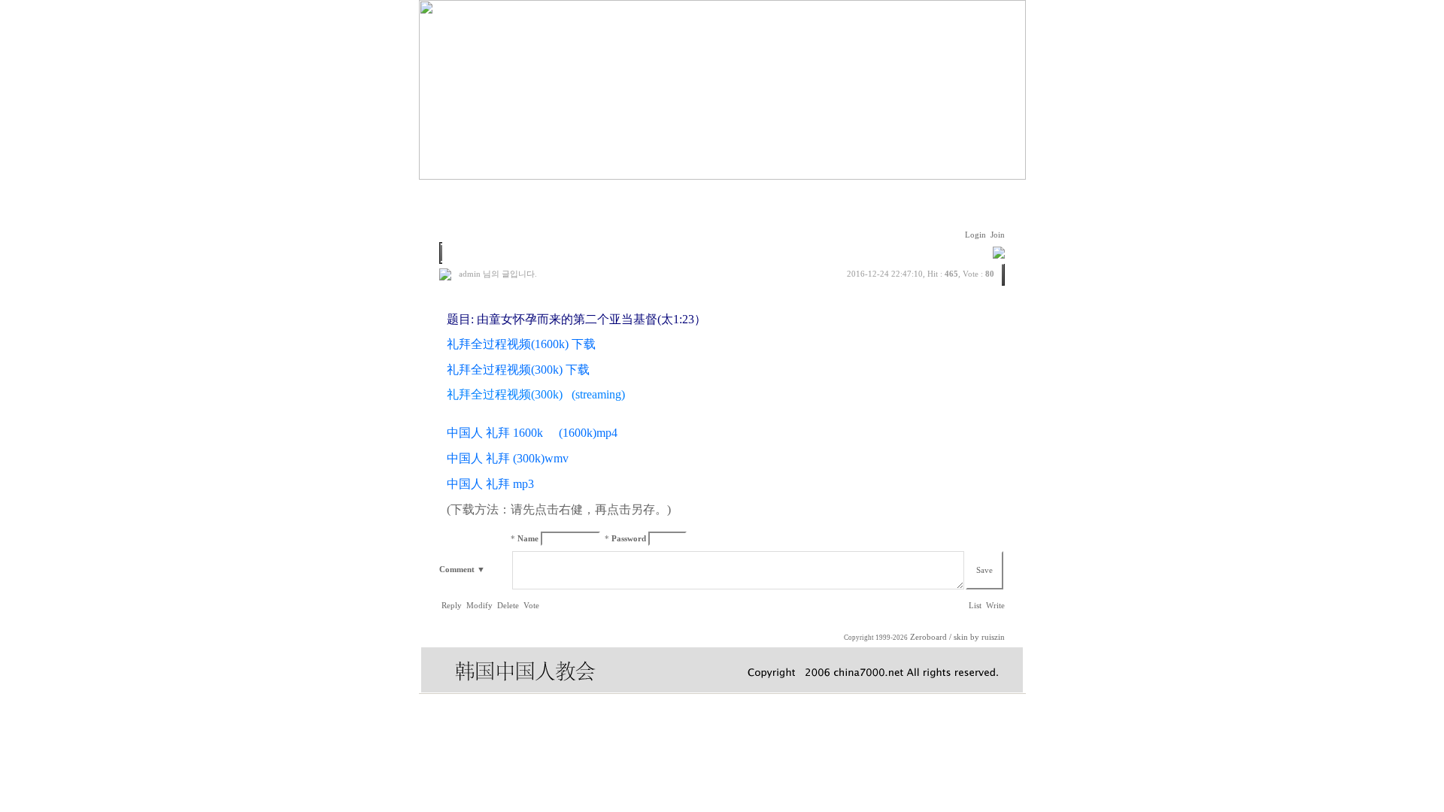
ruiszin (993, 637)
